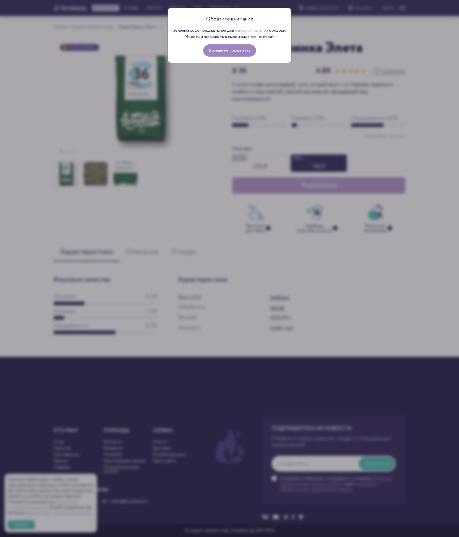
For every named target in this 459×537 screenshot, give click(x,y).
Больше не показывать (229, 50)
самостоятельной (251, 30)
